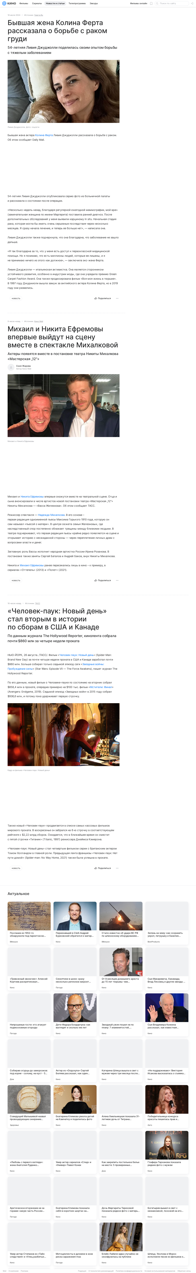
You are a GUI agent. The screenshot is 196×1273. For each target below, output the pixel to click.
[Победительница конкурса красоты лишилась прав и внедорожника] (166, 1106)
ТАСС (37, 603)
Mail (4, 1271)
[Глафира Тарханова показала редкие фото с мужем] (166, 1152)
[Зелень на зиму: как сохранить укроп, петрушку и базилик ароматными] (166, 923)
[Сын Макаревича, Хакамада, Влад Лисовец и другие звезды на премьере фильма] (166, 969)
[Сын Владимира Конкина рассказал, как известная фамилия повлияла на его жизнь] (166, 1014)
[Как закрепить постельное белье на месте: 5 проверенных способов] (120, 1152)
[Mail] (4, 3)
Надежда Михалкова (51, 514)
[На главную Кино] (11, 3)
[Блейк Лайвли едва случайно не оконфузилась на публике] (120, 1244)
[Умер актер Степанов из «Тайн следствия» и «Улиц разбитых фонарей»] (29, 1244)
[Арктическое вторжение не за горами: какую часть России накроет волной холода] (29, 1198)
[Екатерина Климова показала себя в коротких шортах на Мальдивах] (75, 1198)
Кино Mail (38, 321)
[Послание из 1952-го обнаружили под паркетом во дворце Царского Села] (29, 923)
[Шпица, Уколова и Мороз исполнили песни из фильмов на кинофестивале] (166, 1244)
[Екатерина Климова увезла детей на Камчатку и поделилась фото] (75, 1106)
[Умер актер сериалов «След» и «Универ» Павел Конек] (75, 1152)
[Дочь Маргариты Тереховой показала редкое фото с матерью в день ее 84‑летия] (120, 1198)
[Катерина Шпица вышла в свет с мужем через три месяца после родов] (120, 1060)
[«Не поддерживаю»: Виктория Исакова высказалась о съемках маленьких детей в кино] (166, 1060)
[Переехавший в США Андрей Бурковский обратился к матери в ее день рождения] (75, 923)
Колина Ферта (44, 135)
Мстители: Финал (101, 687)
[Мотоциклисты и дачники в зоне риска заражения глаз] (75, 1244)
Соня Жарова (23, 366)
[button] (64, 91)
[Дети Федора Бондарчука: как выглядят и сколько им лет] (75, 1014)
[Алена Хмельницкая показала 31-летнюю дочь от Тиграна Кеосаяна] (120, 1106)
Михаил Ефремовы (32, 565)
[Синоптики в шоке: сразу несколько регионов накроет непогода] (75, 969)
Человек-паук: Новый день (76, 654)
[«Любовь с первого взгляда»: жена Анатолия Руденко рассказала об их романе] (29, 1152)
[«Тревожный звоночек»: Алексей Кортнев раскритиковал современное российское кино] (29, 969)
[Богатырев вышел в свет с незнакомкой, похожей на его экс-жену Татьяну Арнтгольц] (166, 1198)
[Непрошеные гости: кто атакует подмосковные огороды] (29, 1014)
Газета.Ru (38, 15)
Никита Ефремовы (32, 496)
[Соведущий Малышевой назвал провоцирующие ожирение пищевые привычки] (29, 1106)
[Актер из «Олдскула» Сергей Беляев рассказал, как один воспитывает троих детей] (75, 1060)
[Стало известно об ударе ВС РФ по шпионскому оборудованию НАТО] (120, 923)
